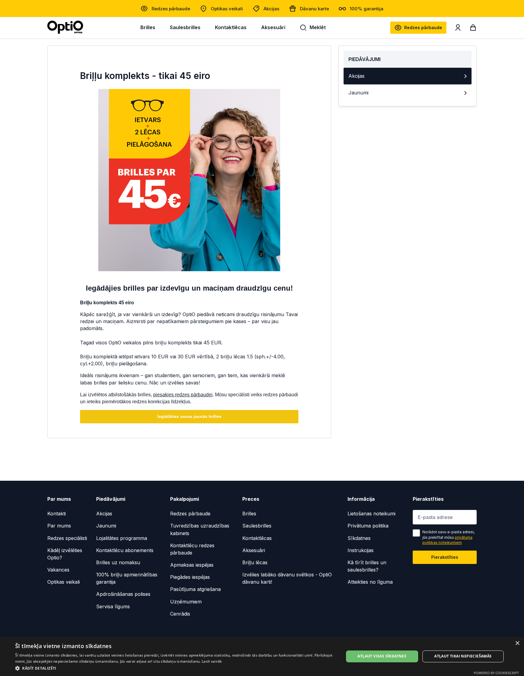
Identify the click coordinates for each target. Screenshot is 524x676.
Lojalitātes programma (121, 538)
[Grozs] (473, 29)
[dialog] (262, 656)
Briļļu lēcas (254, 562)
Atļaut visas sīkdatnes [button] (382, 656)
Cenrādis (180, 614)
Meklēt (318, 27)
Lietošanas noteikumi (371, 513)
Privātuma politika (368, 526)
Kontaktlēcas (231, 27)
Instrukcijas (361, 550)
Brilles (147, 27)
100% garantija (366, 9)
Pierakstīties (444, 557)
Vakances (58, 570)
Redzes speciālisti (67, 538)
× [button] (517, 643)
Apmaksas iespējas (191, 565)
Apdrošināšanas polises (123, 594)
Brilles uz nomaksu (118, 562)
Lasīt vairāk (212, 661)
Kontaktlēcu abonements (124, 550)
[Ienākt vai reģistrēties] (458, 29)
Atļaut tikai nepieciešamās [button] (463, 656)
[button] (174, 667)
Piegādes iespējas (190, 577)
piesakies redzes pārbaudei (183, 394)
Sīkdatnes (359, 538)
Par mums (59, 526)
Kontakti (56, 513)
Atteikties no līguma (370, 582)
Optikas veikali (227, 9)
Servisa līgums (113, 606)
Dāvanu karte (314, 9)
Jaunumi (358, 93)
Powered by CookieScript (496, 673)
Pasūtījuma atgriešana (195, 589)
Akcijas (271, 9)
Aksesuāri (273, 27)
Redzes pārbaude (171, 9)
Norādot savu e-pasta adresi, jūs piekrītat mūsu (448, 537)
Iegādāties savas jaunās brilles (189, 416)
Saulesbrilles (185, 27)
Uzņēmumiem (186, 602)
